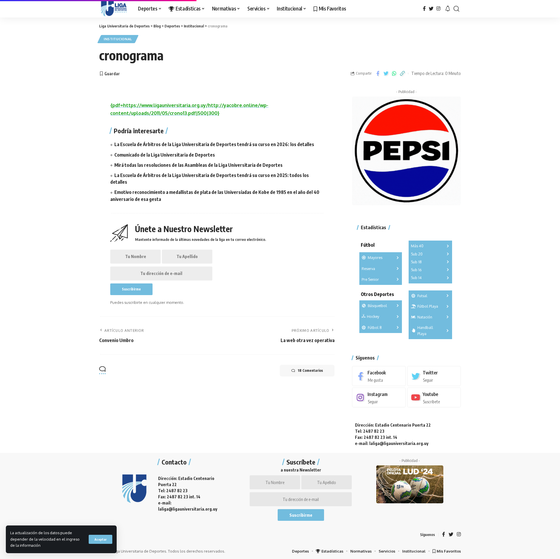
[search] (456, 9)
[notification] (448, 9)
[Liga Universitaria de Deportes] (114, 8)
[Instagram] (438, 9)
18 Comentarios (310, 370)
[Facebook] (424, 9)
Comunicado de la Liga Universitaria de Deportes (164, 155)
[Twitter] (431, 9)
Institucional (118, 39)
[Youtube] (434, 398)
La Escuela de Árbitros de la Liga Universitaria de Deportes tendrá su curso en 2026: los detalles (214, 144)
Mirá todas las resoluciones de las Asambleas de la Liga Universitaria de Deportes (198, 165)
